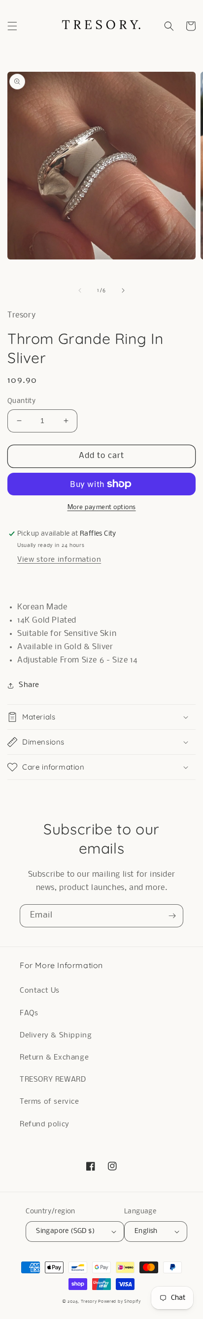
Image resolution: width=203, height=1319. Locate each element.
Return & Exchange (54, 1057)
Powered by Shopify (119, 1301)
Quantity (21, 401)
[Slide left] (80, 290)
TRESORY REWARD (53, 1080)
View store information (59, 560)
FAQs (29, 1013)
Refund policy (44, 1124)
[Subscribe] (172, 915)
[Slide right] (123, 290)
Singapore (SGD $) (65, 1231)
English (146, 1231)
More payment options (102, 507)
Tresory (90, 1301)
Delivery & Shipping (56, 1035)
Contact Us (40, 991)
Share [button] (29, 685)
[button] (12, 26)
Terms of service (49, 1102)
